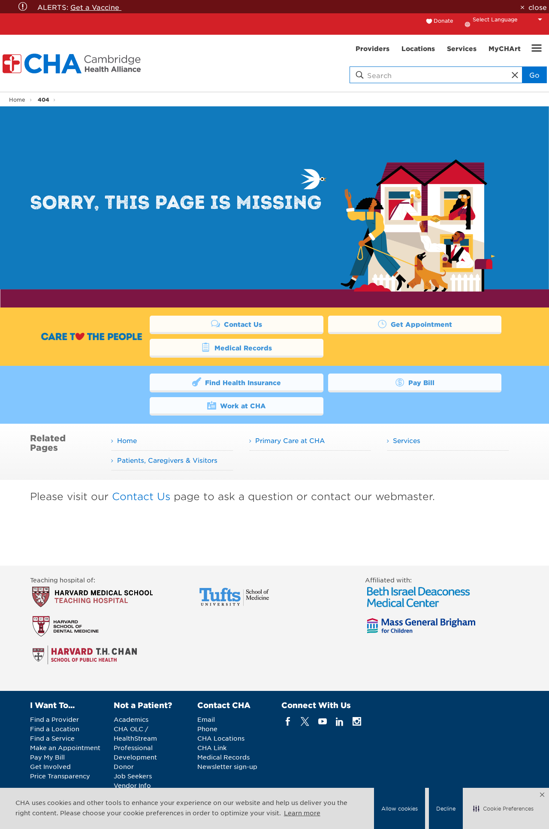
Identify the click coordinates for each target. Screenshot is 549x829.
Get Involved (50, 766)
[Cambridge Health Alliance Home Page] (73, 63)
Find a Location (54, 729)
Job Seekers (133, 776)
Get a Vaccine (95, 7)
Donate (443, 20)
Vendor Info (132, 785)
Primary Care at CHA (290, 440)
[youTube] (322, 721)
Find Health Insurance (242, 382)
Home (17, 99)
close (537, 7)
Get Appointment (420, 324)
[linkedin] (339, 721)
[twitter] (305, 721)
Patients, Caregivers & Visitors (167, 460)
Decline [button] (445, 808)
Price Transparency (60, 776)
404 (43, 99)
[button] (503, 808)
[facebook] (288, 721)
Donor (124, 766)
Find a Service (52, 738)
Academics (131, 719)
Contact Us (242, 324)
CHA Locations (220, 738)
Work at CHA (242, 405)
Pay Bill (420, 382)
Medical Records (242, 348)
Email (206, 719)
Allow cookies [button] (399, 808)
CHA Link (211, 747)
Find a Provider (54, 719)
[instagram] (357, 721)
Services (406, 440)
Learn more (302, 813)
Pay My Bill (47, 757)
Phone (207, 729)
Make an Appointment (65, 747)
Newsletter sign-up (227, 766)
